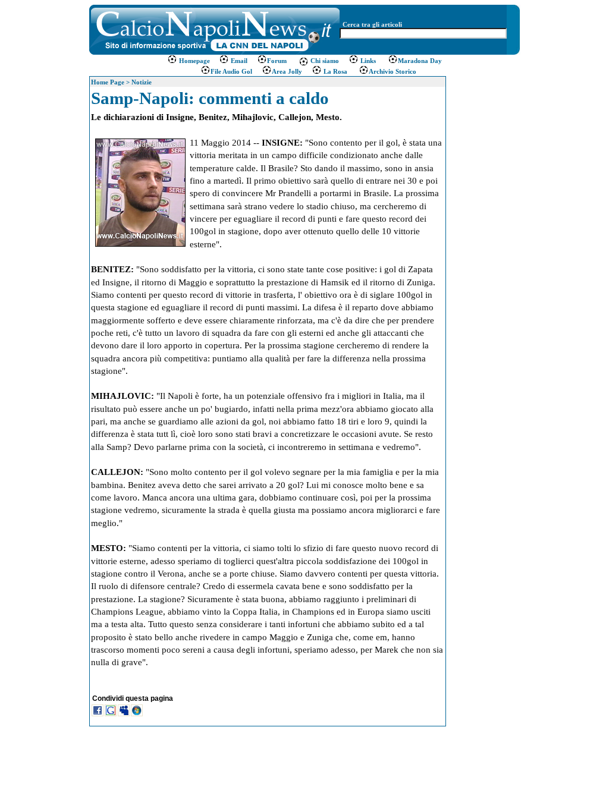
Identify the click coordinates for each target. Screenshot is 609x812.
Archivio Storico (392, 71)
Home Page (107, 82)
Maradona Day (420, 60)
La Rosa (334, 71)
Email (238, 60)
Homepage (194, 60)
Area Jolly (287, 71)
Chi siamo (324, 60)
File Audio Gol (231, 71)
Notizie (141, 82)
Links (367, 60)
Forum (277, 60)
